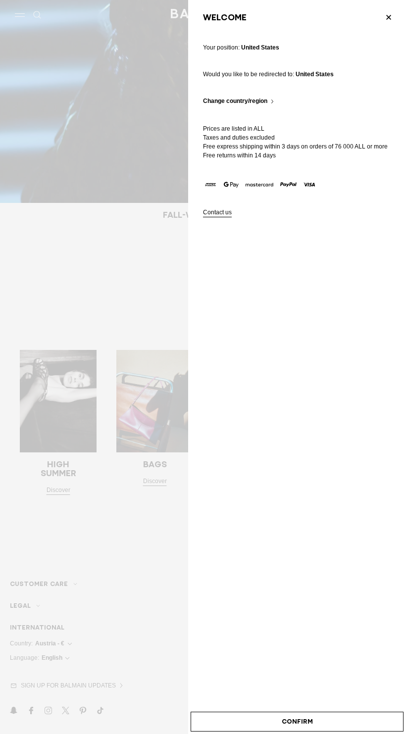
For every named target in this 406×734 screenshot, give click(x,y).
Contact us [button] (217, 212)
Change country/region (235, 101)
